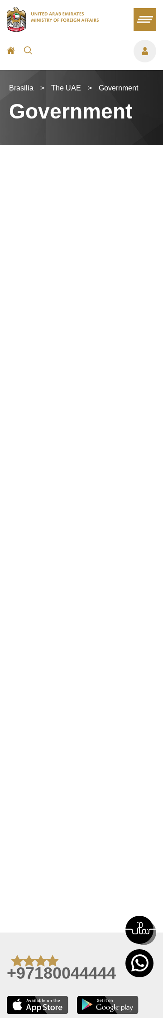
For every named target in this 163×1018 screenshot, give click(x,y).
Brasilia (21, 88)
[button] (139, 930)
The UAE (66, 88)
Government (118, 88)
